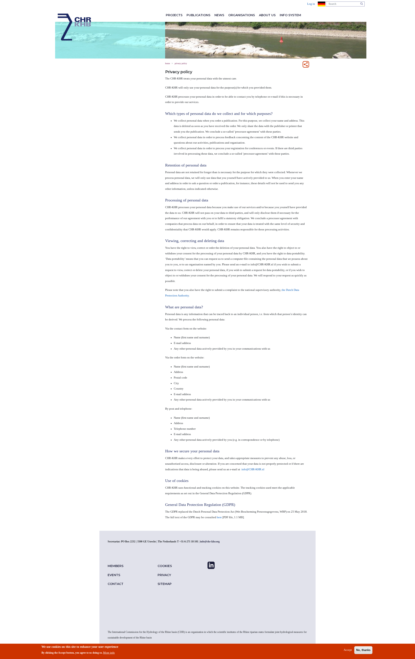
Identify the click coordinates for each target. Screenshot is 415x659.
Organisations (241, 15)
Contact (115, 584)
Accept (348, 650)
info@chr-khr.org (210, 541)
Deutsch (321, 4)
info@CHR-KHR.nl (252, 469)
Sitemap (165, 584)
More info (109, 652)
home (74, 27)
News (219, 15)
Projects (174, 15)
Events (114, 575)
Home (167, 63)
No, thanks (363, 650)
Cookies (165, 566)
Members (115, 566)
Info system (290, 15)
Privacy (164, 575)
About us (267, 15)
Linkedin (211, 565)
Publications (198, 15)
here (219, 517)
